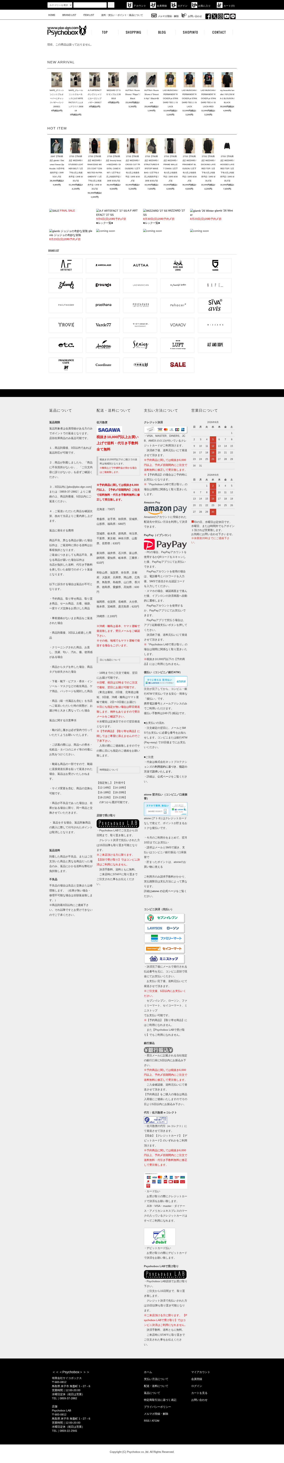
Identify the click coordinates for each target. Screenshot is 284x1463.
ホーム (148, 1372)
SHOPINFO (190, 32)
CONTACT (219, 32)
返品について (152, 1392)
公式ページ (164, 776)
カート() (229, 5)
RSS (146, 1420)
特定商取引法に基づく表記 (160, 1399)
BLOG (162, 32)
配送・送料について (156, 1385)
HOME (51, 15)
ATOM (155, 1420)
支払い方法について (156, 1379)
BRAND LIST (69, 15)
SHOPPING (133, 32)
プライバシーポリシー (157, 1406)
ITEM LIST (88, 15)
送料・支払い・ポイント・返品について (122, 15)
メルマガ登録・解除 (168, 16)
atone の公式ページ (164, 891)
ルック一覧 (104, 222)
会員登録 (162, 5)
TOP (105, 32)
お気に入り (204, 5)
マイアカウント (200, 1372)
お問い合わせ (195, 16)
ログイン (183, 5)
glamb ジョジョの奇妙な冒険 (70, 235)
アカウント (139, 5)
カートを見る (199, 1392)
